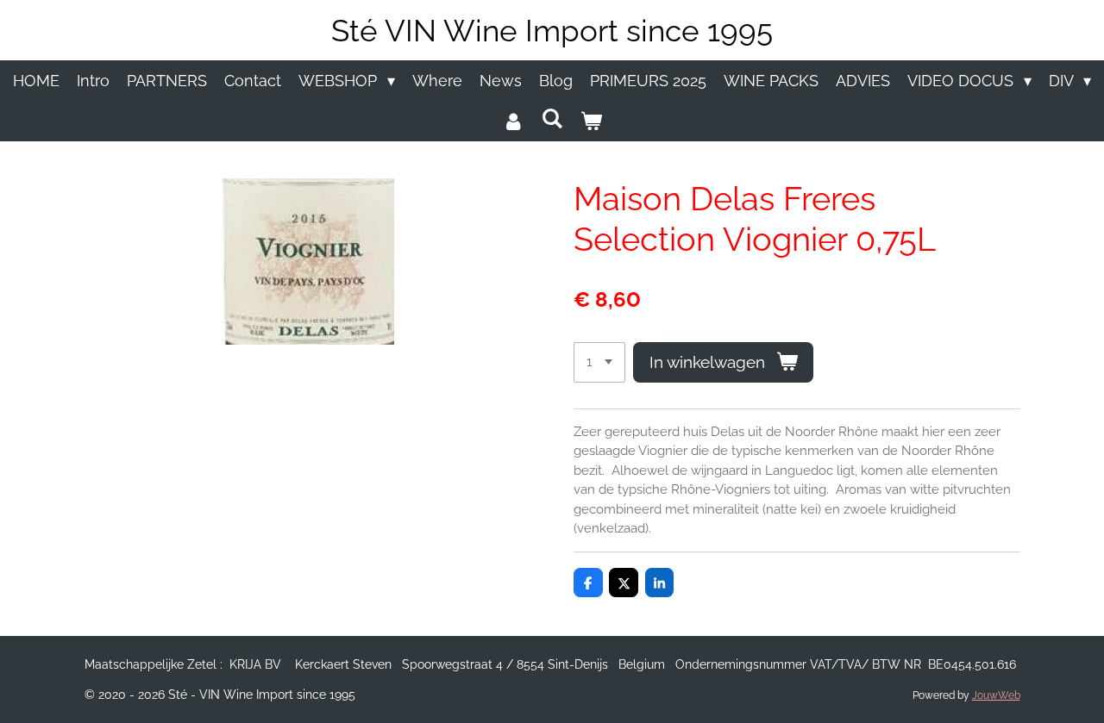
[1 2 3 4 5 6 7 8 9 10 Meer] (599, 362)
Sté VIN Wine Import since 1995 (552, 30)
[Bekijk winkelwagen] (591, 121)
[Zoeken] (551, 118)
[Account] (512, 121)
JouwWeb (996, 695)
